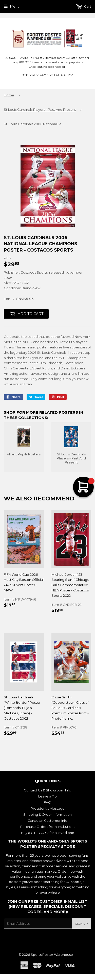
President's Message (48, 808)
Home (9, 95)
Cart (87, 6)
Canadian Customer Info (47, 820)
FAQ (47, 802)
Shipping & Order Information (47, 814)
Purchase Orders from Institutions (47, 827)
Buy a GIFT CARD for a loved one (47, 833)
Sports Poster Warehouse (52, 955)
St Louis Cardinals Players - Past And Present (40, 109)
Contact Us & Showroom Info (47, 790)
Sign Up (81, 923)
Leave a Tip (47, 796)
